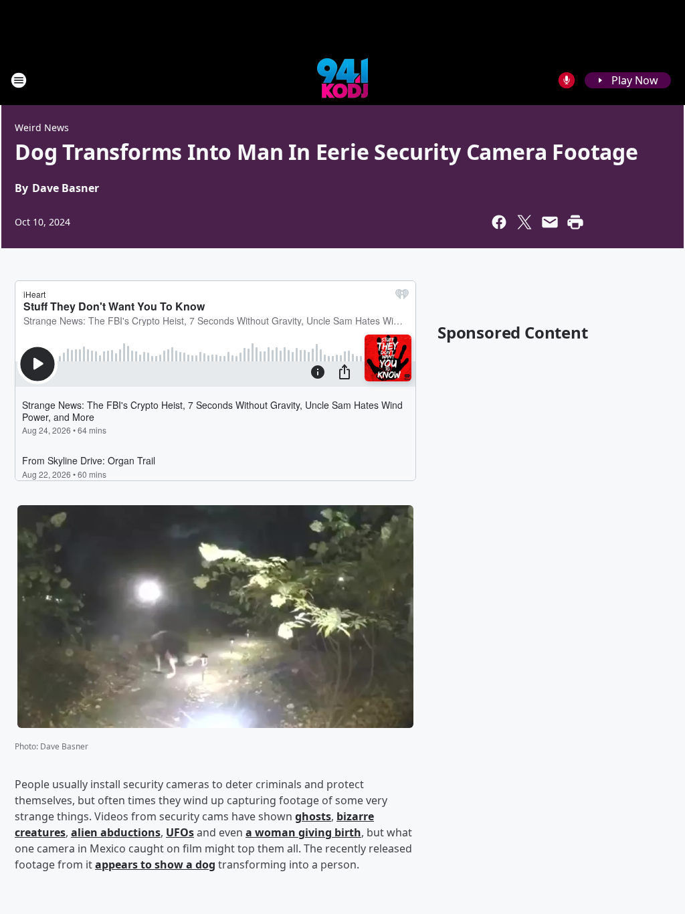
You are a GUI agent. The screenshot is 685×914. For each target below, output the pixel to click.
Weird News (42, 127)
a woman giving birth (303, 832)
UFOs (180, 832)
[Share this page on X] (524, 222)
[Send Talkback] (567, 80)
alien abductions (116, 832)
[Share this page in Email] (550, 222)
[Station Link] (342, 80)
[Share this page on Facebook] (499, 222)
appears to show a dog (155, 864)
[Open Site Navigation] (19, 80)
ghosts (313, 816)
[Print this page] (575, 222)
